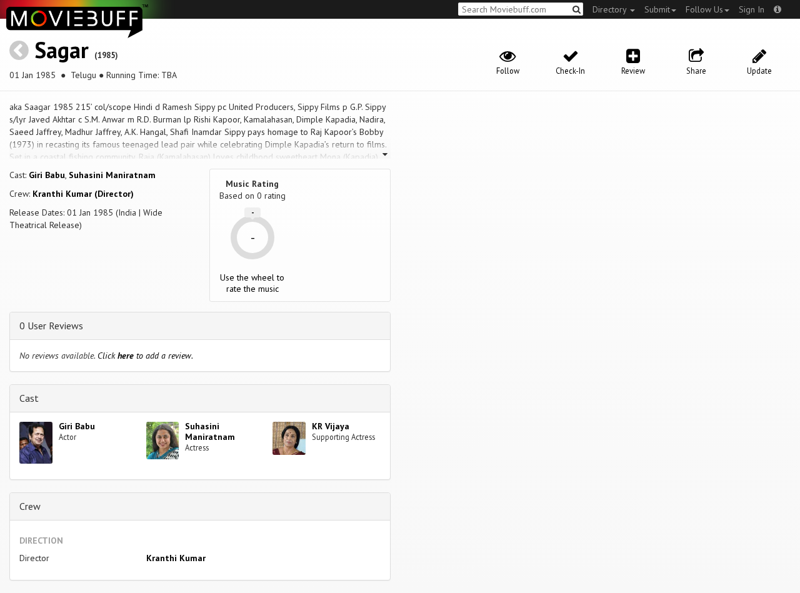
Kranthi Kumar (176, 558)
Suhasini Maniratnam (112, 175)
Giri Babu (47, 175)
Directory (610, 9)
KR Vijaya (330, 426)
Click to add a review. (145, 355)
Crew (30, 506)
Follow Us (704, 9)
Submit (657, 9)
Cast (29, 398)
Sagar (61, 49)
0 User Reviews (51, 325)
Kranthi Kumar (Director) (83, 193)
